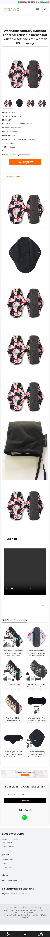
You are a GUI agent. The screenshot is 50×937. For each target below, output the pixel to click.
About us (17, 908)
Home (11, 908)
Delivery (5, 863)
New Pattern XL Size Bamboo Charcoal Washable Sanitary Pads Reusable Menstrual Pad (13, 719)
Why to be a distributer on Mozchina (15, 894)
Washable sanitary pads (25, 20)
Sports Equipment (27, 913)
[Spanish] (47, 2)
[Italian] (35, 2)
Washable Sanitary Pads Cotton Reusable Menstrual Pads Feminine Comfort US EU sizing (36, 719)
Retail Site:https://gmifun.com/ (12, 880)
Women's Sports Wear (11, 910)
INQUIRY (27, 162)
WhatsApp (24, 817)
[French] (29, 2)
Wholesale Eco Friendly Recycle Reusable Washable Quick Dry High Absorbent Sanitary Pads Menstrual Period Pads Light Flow (37, 753)
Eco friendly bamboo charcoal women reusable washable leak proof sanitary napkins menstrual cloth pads (36, 651)
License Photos (7, 867)
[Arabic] (19, 2)
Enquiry (30, 908)
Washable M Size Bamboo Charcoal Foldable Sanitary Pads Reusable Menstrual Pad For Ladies (36, 685)
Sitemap (37, 908)
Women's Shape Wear (29, 910)
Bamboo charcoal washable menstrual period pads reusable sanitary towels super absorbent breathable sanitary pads (13, 685)
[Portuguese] (41, 2)
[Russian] (44, 2)
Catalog (24, 908)
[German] (32, 2)
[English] (25, 2)
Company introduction (10, 839)
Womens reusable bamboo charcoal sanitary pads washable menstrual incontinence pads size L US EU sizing (13, 651)
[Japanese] (38, 2)
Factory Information (9, 846)
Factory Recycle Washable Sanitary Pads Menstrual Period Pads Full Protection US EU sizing (13, 753)
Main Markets (7, 843)
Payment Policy (7, 860)
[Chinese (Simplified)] (22, 2)
